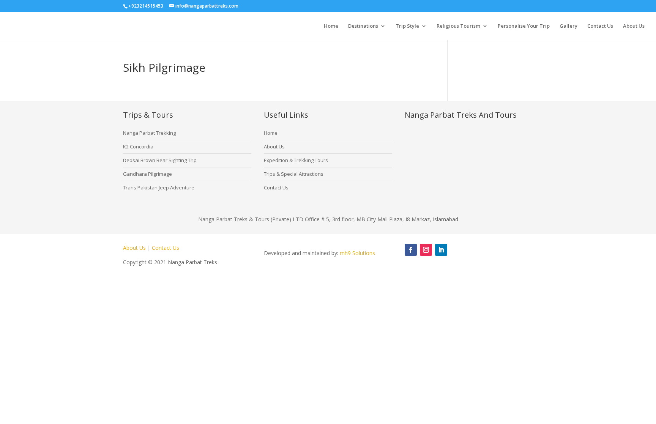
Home (331, 26)
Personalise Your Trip (524, 26)
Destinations (363, 26)
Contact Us (600, 26)
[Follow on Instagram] (426, 250)
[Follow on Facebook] (411, 250)
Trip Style (407, 26)
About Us (634, 26)
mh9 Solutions (357, 253)
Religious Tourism (458, 26)
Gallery (568, 26)
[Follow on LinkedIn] (441, 250)
